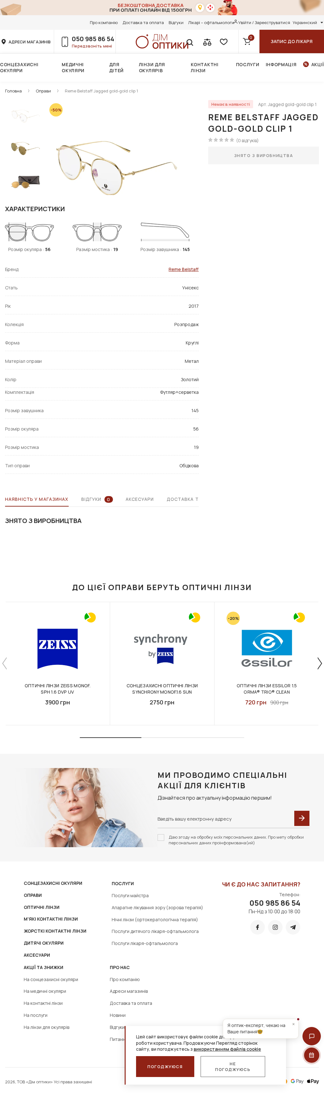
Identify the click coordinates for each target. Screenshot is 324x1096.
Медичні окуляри (73, 67)
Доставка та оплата (143, 22)
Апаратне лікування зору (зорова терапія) (157, 907)
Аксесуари (140, 499)
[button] (311, 1036)
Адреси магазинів (129, 991)
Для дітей (116, 67)
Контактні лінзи (204, 67)
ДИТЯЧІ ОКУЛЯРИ (44, 943)
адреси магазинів (30, 42)
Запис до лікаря (292, 41)
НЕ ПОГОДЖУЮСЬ (233, 1066)
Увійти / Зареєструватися (264, 22)
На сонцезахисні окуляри (51, 979)
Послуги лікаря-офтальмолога (145, 943)
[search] (189, 41)
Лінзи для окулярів (152, 67)
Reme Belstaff (184, 269)
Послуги (247, 64)
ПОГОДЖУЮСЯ (165, 1066)
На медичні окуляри (45, 991)
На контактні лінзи (43, 1003)
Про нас (120, 967)
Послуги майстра (130, 895)
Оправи (43, 91)
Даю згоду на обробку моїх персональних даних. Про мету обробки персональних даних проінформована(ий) (236, 840)
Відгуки (176, 22)
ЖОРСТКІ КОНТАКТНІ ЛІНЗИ (55, 931)
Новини (118, 1015)
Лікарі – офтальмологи (211, 22)
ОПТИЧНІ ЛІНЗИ (41, 907)
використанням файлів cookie (227, 1049)
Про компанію (104, 22)
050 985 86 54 (93, 39)
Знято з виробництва (263, 155)
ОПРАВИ (33, 895)
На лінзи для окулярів (46, 1027)
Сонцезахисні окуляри (19, 67)
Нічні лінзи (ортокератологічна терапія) (155, 919)
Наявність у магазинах (37, 499)
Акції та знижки (43, 967)
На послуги (35, 1015)
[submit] (301, 818)
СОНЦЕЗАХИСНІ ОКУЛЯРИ (53, 883)
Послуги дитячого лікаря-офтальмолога (155, 931)
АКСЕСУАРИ (37, 955)
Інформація (281, 64)
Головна (13, 91)
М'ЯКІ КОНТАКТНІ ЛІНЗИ (51, 919)
